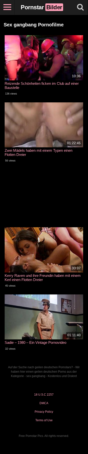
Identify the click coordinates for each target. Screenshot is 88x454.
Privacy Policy (44, 411)
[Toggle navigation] (7, 7)
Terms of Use (44, 420)
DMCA (43, 403)
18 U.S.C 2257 (44, 394)
